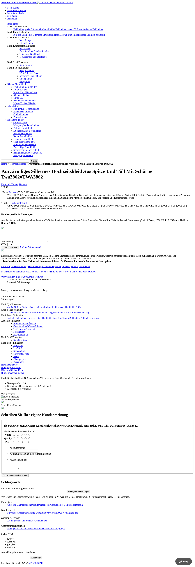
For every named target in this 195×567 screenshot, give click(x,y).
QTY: (4, 244)
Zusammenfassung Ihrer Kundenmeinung (30, 453)
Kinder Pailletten (21, 95)
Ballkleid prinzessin (96, 35)
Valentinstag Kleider (23, 111)
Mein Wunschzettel (16, 10)
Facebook (6, 184)
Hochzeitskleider (15, 119)
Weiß (22, 73)
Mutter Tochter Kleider (24, 103)
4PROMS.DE (36, 563)
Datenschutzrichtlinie (32, 528)
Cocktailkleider (20, 114)
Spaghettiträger (40, 56)
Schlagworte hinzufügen (78, 491)
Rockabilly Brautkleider (24, 144)
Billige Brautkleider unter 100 (27, 152)
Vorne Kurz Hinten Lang (25, 92)
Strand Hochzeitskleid (24, 141)
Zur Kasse (12, 16)
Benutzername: (17, 448)
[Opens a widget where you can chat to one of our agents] (183, 561)
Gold (36, 73)
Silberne (29, 73)
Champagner (26, 78)
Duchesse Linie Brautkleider (27, 130)
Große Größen (20, 122)
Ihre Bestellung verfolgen (43, 512)
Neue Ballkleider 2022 (70, 307)
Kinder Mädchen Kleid (12, 370)
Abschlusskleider (46, 29)
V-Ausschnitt (26, 56)
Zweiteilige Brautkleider (25, 147)
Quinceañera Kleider (32, 307)
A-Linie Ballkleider (22, 35)
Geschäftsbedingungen (54, 528)
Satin (22, 65)
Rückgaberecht (14, 528)
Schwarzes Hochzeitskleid (26, 150)
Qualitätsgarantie (70, 266)
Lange (28, 40)
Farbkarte (13, 192)
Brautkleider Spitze (22, 133)
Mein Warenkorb (15, 13)
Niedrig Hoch (26, 43)
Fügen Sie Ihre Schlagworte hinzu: (18, 488)
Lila (32, 70)
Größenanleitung (19, 203)
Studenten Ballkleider (92, 29)
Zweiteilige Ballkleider (18, 312)
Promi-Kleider (20, 117)
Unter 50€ (18, 98)
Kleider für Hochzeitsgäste (26, 109)
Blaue (39, 76)
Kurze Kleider (20, 89)
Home (4, 164)
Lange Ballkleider (56, 312)
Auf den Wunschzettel (30, 247)
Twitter (14, 184)
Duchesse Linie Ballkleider (46, 35)
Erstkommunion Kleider (25, 87)
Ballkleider (12, 24)
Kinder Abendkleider (17, 84)
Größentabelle (24, 512)
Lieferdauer (84, 266)
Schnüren (29, 65)
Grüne (33, 76)
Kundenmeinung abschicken (14, 475)
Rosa (22, 70)
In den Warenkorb (10, 247)
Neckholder (35, 54)
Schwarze (24, 76)
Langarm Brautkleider (24, 139)
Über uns (11, 504)
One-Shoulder (26, 51)
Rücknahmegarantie (51, 266)
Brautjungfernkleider (23, 155)
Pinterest (23, 184)
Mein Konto (13, 7)
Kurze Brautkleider (22, 136)
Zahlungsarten (14, 520)
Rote (27, 70)
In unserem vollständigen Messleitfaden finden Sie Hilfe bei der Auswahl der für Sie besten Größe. (48, 271)
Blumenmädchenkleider (24, 100)
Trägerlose (25, 54)
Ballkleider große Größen (25, 29)
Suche (34, 161)
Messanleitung (35, 266)
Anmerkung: (7, 241)
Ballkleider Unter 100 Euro (68, 29)
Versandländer (40, 520)
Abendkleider (13, 106)
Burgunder (25, 81)
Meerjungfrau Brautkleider (26, 125)
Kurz (22, 40)
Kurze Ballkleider (38, 312)
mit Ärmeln (25, 48)
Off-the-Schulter (41, 51)
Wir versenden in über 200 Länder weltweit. (22, 277)
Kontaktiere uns (70, 512)
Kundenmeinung (18, 459)
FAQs (59, 512)
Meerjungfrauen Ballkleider (72, 35)
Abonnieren (36, 558)
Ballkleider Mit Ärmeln (24, 323)
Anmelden (12, 18)
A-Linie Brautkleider (23, 128)
